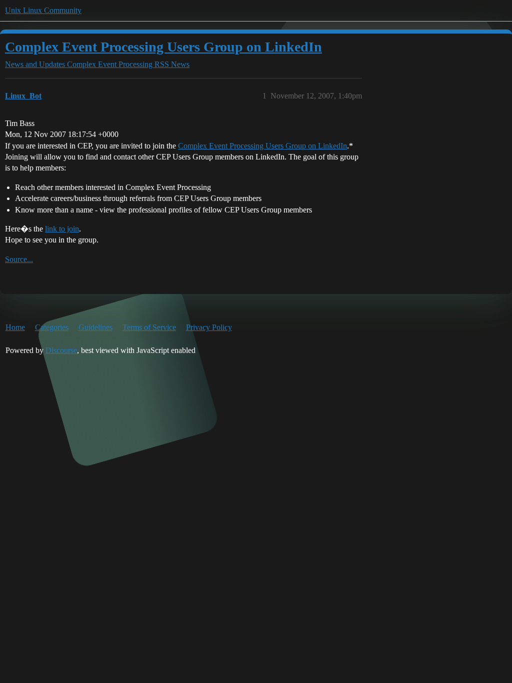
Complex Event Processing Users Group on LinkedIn (163, 46)
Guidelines (95, 327)
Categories (51, 327)
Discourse (61, 350)
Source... (19, 259)
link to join (62, 228)
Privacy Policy (209, 327)
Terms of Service (149, 327)
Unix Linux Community (43, 10)
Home (15, 327)
